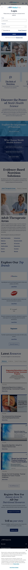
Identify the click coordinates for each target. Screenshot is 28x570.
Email (3, 17)
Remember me (6, 30)
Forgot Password (22, 30)
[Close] (1, 7)
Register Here (19, 37)
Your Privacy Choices (14, 567)
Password (4, 23)
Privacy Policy (16, 563)
